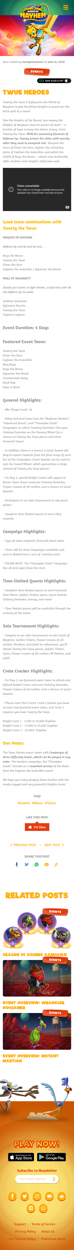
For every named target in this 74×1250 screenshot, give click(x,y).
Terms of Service (43, 1224)
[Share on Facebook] (17, 864)
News (38, 802)
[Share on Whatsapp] (36, 864)
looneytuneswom (32, 62)
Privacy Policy (25, 1231)
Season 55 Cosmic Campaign (35, 954)
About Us (47, 1231)
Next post (52, 845)
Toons (51, 802)
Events (37, 71)
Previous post (24, 845)
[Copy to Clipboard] (56, 864)
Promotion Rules (53, 1239)
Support (20, 1224)
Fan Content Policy (22, 1239)
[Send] (46, 864)
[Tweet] (26, 864)
